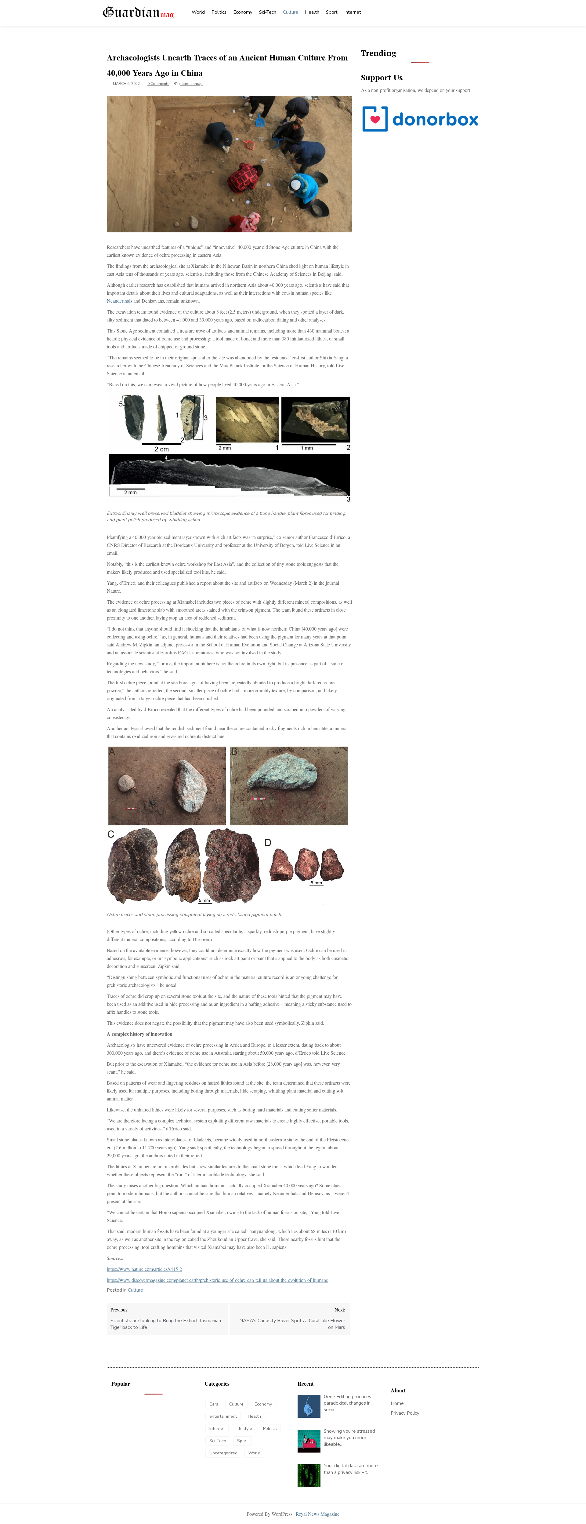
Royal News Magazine (317, 1514)
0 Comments (158, 83)
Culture (290, 12)
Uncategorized (223, 1453)
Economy (242, 12)
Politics (219, 12)
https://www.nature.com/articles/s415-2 (144, 1269)
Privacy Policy (405, 1413)
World (198, 12)
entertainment (223, 1416)
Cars (213, 1404)
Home (397, 1403)
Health (312, 12)
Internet (352, 12)
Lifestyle (244, 1428)
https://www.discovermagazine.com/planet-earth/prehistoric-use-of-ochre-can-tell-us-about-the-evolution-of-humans (217, 1280)
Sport (332, 12)
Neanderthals (119, 300)
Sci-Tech (267, 12)
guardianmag (191, 83)
